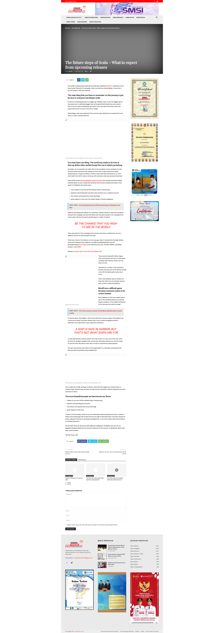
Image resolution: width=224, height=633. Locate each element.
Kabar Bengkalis (118, 17)
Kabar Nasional (105, 17)
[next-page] (69, 483)
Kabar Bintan (140, 17)
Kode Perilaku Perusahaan (152, 631)
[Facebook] (154, 1)
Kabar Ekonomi (82, 22)
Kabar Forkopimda (95, 22)
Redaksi (137, 631)
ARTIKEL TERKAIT (71, 460)
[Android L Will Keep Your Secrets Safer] (74, 470)
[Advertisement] (112, 43)
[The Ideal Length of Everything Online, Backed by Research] (116, 470)
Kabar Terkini (70, 22)
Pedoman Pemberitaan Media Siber (109, 631)
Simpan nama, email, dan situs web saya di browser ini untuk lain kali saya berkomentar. (92, 525)
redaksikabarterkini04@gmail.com (83, 558)
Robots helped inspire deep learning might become (77, 453)
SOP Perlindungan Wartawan (127, 631)
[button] (157, 17)
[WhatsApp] (87, 80)
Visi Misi (142, 631)
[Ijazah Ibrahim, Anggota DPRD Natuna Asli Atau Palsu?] (102, 556)
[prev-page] (66, 483)
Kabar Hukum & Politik (73, 17)
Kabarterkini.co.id (79, 631)
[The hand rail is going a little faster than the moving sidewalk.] (95, 470)
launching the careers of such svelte (93, 180)
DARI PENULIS (82, 460)
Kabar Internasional (91, 17)
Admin (71, 71)
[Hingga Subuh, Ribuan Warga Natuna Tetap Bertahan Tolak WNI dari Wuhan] (102, 548)
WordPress (109, 86)
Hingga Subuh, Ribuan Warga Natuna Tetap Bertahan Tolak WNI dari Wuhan (116, 547)
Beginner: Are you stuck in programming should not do (112, 453)
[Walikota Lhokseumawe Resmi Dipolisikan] (102, 565)
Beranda (67, 28)
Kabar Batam (130, 17)
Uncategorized (76, 28)
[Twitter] (157, 1)
